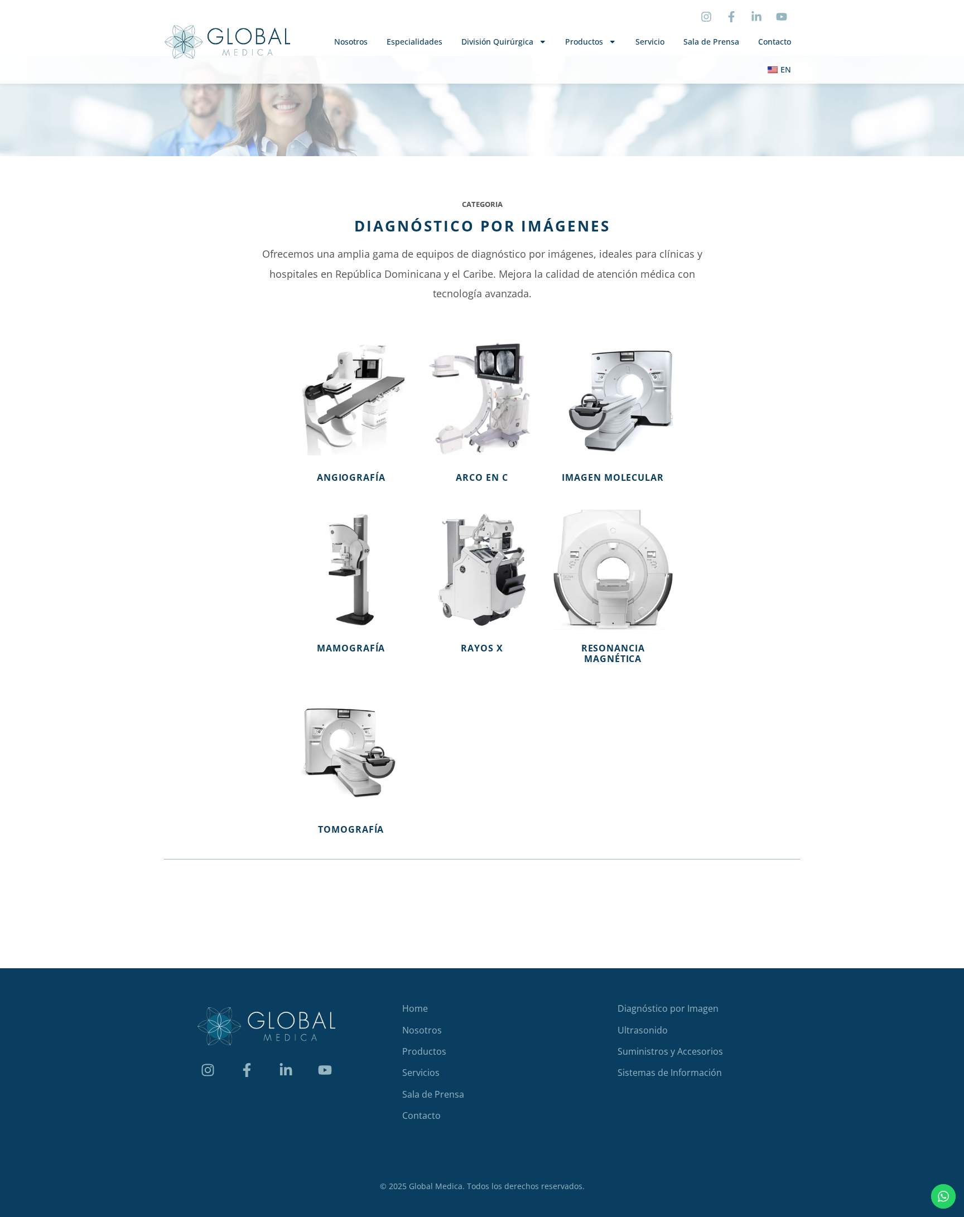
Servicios (421, 1072)
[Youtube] (781, 16)
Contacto (774, 41)
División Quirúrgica (497, 41)
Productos (584, 41)
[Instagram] (706, 16)
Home (415, 1008)
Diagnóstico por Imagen (668, 1008)
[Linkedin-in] (756, 16)
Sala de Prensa (711, 41)
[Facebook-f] (731, 16)
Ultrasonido (643, 1030)
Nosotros (351, 41)
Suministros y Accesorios (670, 1051)
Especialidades (414, 41)
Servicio (649, 41)
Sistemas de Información (670, 1072)
